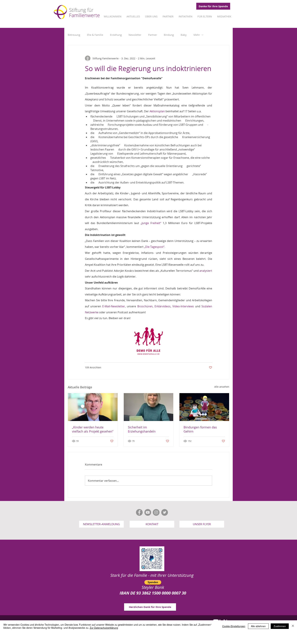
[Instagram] (156, 512)
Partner (152, 34)
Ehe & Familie (95, 34)
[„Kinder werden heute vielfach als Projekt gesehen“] (93, 407)
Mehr (197, 34)
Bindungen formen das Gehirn (200, 429)
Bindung (169, 34)
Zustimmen (280, 626)
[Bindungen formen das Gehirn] (204, 407)
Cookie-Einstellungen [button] (233, 626)
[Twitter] (164, 512)
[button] (101, 524)
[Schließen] (293, 626)
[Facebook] (139, 512)
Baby (184, 34)
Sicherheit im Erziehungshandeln (142, 429)
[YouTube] (147, 512)
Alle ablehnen (258, 626)
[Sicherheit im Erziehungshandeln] (148, 407)
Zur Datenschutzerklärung (104, 627)
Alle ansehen (221, 386)
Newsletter (135, 34)
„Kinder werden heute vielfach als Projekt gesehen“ (92, 429)
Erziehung (116, 34)
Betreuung (74, 34)
